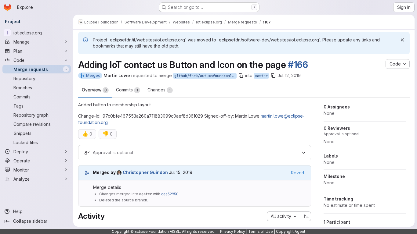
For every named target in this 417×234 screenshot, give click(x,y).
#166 (298, 64)
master (261, 75)
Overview (94, 89)
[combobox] (284, 216)
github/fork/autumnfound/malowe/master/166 (205, 75)
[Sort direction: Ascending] (306, 216)
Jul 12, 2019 (289, 75)
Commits (127, 89)
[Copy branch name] (241, 75)
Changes (159, 89)
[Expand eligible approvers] (303, 152)
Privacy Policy (232, 231)
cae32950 (169, 194)
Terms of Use (260, 231)
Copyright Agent (290, 231)
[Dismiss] (402, 40)
